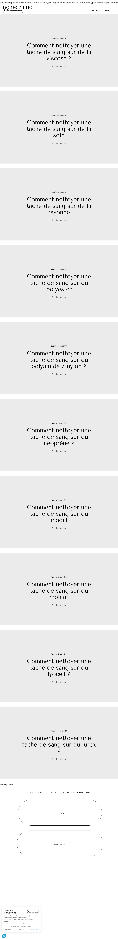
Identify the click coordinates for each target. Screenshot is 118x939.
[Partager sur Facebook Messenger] (57, 66)
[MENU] (112, 10)
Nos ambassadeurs (65, 917)
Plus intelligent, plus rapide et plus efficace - (48, 3)
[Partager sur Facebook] (52, 66)
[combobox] (53, 793)
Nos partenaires (64, 922)
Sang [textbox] (53, 792)
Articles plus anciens (8, 785)
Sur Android (68, 890)
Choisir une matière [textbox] (80, 792)
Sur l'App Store (51, 890)
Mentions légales (90, 917)
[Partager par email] (65, 66)
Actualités (61, 919)
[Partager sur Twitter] (61, 66)
